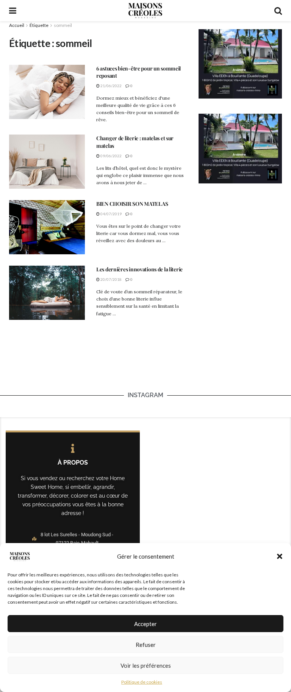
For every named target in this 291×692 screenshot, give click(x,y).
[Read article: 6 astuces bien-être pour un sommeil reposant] (47, 92)
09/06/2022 (111, 155)
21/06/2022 (111, 85)
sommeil (63, 25)
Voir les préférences (145, 665)
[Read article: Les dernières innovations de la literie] (47, 293)
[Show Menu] (12, 10)
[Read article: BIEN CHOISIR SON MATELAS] (47, 227)
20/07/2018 (111, 279)
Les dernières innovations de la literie (139, 269)
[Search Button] (278, 10)
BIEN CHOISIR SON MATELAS (132, 203)
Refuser (146, 644)
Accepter (145, 623)
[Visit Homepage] (145, 10)
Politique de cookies (141, 682)
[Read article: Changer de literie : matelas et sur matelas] (47, 162)
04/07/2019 (111, 213)
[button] (279, 556)
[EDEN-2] (240, 63)
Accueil (16, 25)
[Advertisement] (145, 367)
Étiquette (39, 25)
